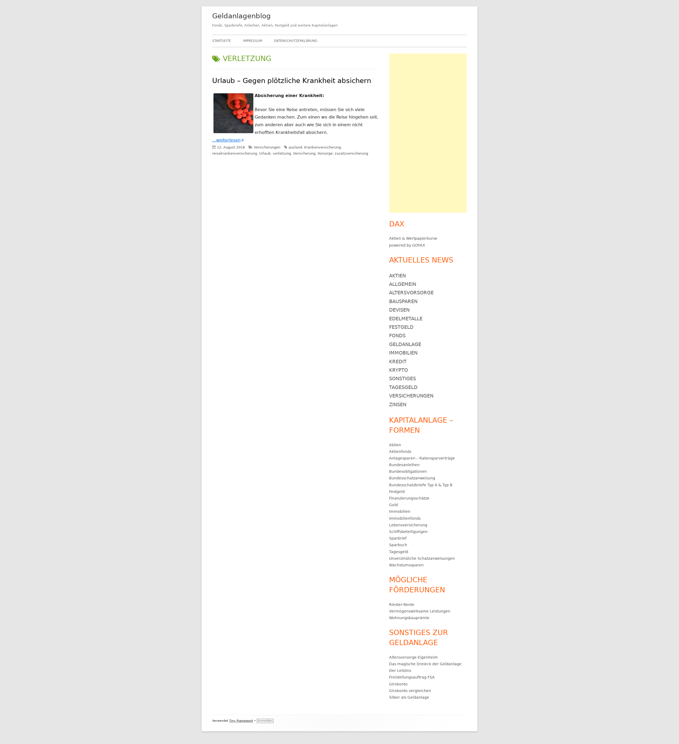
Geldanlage (405, 344)
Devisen (399, 310)
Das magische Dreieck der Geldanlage (425, 664)
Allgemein (402, 284)
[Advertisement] (428, 133)
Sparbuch (398, 545)
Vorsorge (325, 153)
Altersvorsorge (411, 292)
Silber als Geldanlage (409, 697)
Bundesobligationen (408, 471)
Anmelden (265, 721)
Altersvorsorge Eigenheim (413, 657)
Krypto (398, 370)
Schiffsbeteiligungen (408, 531)
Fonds (397, 335)
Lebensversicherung (408, 525)
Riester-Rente (401, 604)
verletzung (282, 153)
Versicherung (304, 153)
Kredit (398, 361)
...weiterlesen (228, 140)
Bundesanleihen (404, 465)
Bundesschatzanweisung (412, 478)
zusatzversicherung (351, 153)
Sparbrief (398, 538)
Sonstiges (402, 378)
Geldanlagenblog (241, 16)
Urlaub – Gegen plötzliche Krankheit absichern (291, 81)
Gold (393, 505)
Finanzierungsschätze (409, 498)
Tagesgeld (403, 387)
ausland (295, 147)
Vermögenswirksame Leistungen (419, 611)
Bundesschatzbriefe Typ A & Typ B (420, 485)
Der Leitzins (400, 670)
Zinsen (397, 404)
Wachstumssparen (406, 565)
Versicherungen (267, 147)
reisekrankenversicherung (234, 153)
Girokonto (398, 684)
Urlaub (265, 153)
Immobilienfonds (405, 518)
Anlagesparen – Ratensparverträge (422, 458)
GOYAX (418, 245)
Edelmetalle (406, 318)
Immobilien (403, 353)
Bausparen (403, 301)
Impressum (252, 41)
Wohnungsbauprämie (409, 618)
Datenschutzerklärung (295, 41)
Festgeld (401, 327)
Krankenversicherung (322, 147)
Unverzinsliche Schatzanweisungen (422, 558)
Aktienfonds (400, 451)
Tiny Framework (241, 721)
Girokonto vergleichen (410, 691)
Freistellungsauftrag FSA (412, 677)
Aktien (395, 238)
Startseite (221, 41)
